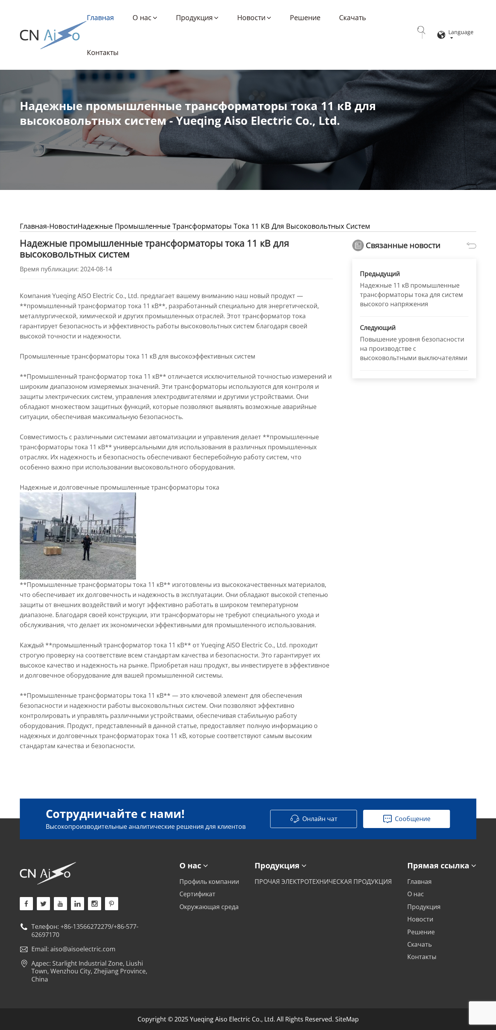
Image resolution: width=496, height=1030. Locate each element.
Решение (305, 17)
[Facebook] (26, 903)
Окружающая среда (209, 906)
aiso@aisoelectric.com (82, 949)
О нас (142, 17)
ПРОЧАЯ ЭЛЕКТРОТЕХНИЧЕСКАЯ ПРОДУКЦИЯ (323, 881)
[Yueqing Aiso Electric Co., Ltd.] (88, 873)
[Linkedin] (77, 903)
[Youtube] (111, 903)
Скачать (352, 17)
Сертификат (197, 894)
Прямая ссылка (438, 865)
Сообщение (413, 818)
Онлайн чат (320, 818)
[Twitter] (43, 903)
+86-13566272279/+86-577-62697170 (84, 930)
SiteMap (347, 1019)
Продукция (194, 17)
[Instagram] (94, 903)
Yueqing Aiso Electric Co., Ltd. (53, 35)
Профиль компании (209, 881)
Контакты (103, 52)
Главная (100, 17)
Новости (251, 17)
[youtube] (60, 903)
